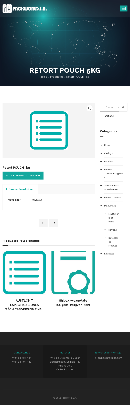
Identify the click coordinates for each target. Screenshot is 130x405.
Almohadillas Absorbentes (111, 187)
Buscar (109, 116)
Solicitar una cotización (23, 175)
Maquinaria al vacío (114, 218)
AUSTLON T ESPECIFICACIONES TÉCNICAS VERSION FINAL (24, 305)
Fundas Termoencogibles (113, 173)
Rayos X (113, 230)
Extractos (109, 253)
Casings (108, 153)
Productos (56, 76)
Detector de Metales (113, 242)
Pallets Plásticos (112, 197)
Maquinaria (110, 205)
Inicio (44, 76)
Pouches (108, 161)
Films (107, 145)
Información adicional (20, 189)
